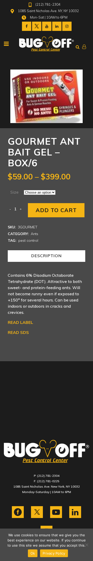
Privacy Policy (54, 553)
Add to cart (56, 210)
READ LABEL (20, 322)
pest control (28, 240)
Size (14, 192)
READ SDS (18, 332)
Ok (32, 553)
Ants (34, 233)
